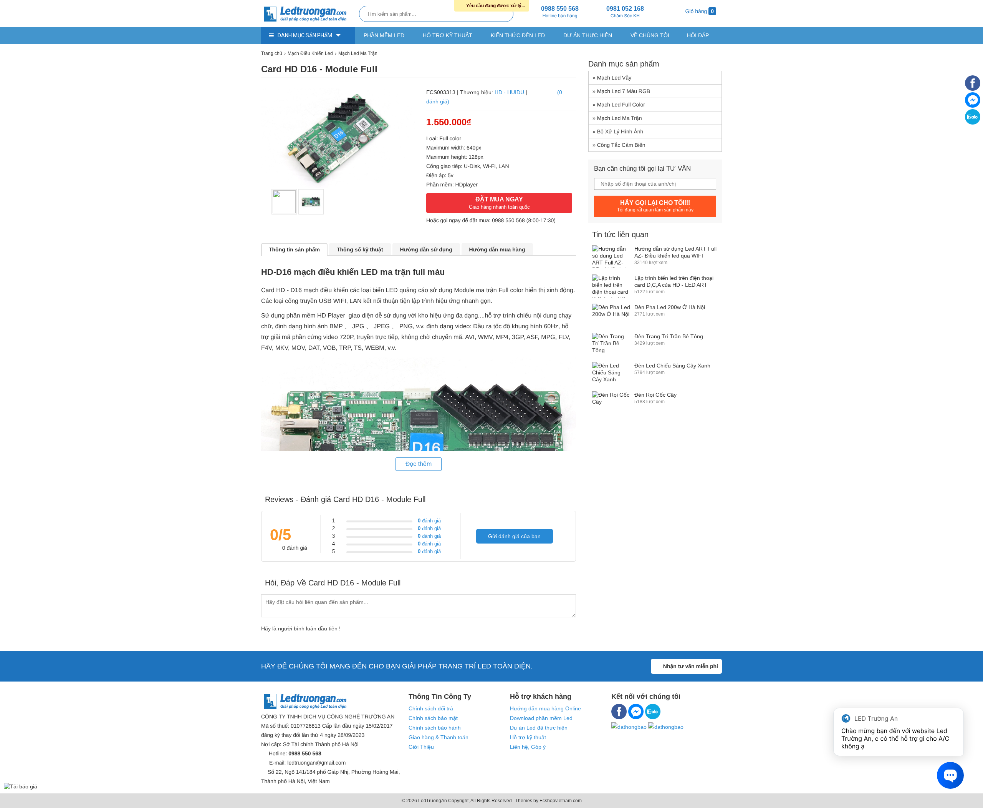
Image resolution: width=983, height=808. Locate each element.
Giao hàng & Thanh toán (438, 737)
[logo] (308, 14)
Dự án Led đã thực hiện (539, 728)
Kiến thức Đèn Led (518, 35)
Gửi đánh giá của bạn (514, 536)
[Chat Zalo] (972, 123)
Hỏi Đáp (698, 35)
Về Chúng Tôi (650, 35)
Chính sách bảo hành (435, 728)
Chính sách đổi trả (431, 708)
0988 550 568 (508, 220)
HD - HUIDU (509, 92)
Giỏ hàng (699, 11)
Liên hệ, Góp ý (528, 747)
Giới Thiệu (421, 747)
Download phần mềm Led (541, 718)
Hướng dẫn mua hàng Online (545, 708)
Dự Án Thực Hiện (587, 35)
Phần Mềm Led (384, 35)
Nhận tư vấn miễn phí (690, 666)
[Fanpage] (972, 89)
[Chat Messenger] (972, 106)
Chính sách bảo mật (433, 718)
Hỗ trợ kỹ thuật (447, 35)
